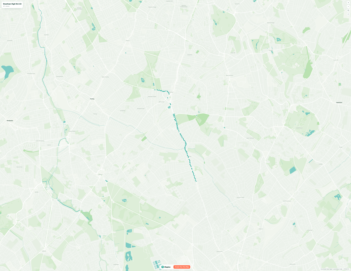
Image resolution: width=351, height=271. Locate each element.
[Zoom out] (348, 6)
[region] (175, 135)
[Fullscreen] (348, 14)
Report (347, 268)
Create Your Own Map (182, 267)
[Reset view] (348, 10)
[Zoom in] (348, 2)
